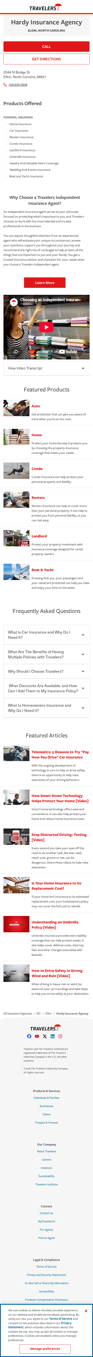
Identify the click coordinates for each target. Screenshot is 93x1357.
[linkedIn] (54, 1036)
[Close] (86, 1311)
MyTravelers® (46, 1221)
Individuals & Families (46, 1098)
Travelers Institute (46, 1184)
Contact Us (46, 1213)
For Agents (46, 1229)
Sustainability (46, 1176)
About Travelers (46, 1151)
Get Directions (46, 58)
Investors (46, 1168)
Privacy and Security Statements (46, 1275)
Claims (47, 1114)
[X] (46, 1036)
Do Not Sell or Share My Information (46, 1283)
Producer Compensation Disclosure (46, 1300)
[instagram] (62, 1036)
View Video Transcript (25, 368)
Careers (46, 1159)
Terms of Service (46, 1266)
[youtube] (39, 1036)
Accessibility (46, 1291)
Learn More (45, 282)
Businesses (46, 1106)
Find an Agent (46, 1238)
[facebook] (31, 1036)
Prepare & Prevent (46, 1122)
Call (46, 46)
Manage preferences (45, 1349)
